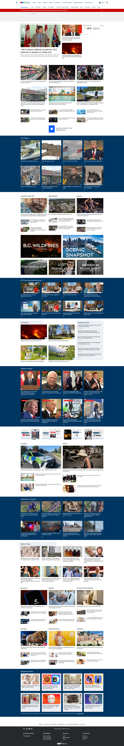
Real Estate (87, 7)
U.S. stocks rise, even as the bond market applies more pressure (38, 620)
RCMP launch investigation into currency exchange (50, 187)
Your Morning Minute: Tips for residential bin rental (28, 295)
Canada (45, 2)
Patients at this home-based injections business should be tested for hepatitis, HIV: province (66, 613)
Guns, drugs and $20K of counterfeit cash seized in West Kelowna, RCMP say (95, 119)
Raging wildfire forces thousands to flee (31, 340)
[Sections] (17, 2)
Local (39, 2)
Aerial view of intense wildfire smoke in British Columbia (51, 534)
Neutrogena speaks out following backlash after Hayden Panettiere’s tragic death (67, 661)
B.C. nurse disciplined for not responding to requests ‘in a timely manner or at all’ (94, 111)
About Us (41, 724)
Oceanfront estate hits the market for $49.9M (32, 361)
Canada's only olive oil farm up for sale (58, 361)
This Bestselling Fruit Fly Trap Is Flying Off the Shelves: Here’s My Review (30, 707)
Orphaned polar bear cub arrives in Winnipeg (88, 606)
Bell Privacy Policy (47, 735)
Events (98, 7)
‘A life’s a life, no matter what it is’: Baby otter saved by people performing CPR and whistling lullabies (34, 215)
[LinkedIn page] (32, 729)
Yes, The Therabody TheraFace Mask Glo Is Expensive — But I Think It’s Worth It (51, 707)
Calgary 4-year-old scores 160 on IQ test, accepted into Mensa (95, 660)
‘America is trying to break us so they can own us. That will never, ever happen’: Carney (93, 393)
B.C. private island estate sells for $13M (58, 340)
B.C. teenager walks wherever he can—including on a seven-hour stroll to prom (38, 221)
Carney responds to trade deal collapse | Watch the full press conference (50, 421)
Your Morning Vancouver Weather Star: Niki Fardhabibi (29, 313)
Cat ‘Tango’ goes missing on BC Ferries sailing (92, 187)
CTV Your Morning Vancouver (62, 7)
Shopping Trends (77, 2)
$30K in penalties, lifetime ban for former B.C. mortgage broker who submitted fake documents (66, 219)
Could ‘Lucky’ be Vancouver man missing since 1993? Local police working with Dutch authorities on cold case (93, 560)
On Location (82, 724)
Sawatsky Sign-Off (62, 724)
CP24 (64, 735)
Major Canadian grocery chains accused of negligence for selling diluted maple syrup (71, 560)
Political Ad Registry (47, 739)
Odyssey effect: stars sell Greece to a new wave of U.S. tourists (90, 648)
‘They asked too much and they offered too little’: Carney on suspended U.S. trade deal (29, 393)
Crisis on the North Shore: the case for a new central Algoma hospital (67, 620)
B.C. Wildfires (51, 7)
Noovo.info (85, 735)
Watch (50, 2)
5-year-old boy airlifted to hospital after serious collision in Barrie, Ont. (39, 470)
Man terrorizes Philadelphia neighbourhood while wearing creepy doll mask (72, 421)
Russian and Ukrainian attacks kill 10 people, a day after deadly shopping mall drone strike (83, 470)
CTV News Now (88, 2)
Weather (44, 7)
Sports (81, 7)
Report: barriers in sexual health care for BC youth (93, 313)
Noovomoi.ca (85, 737)
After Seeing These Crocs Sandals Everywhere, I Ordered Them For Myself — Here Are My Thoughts (72, 707)
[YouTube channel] (29, 729)
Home (34, 2)
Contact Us (46, 724)
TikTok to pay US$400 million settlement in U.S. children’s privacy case (33, 607)
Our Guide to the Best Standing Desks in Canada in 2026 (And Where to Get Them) (72, 687)
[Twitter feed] (24, 729)
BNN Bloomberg (66, 737)
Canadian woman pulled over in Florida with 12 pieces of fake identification (29, 535)
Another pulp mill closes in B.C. (28, 186)
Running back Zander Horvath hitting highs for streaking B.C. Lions (95, 220)
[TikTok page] (26, 729)
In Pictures (57, 2)
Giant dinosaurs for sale (48, 161)
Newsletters (38, 7)
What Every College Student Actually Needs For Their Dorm (93, 686)
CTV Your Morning (66, 2)
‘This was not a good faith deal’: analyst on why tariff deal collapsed (72, 392)
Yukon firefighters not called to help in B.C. (72, 187)
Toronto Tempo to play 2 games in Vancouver (50, 295)
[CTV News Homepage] (25, 2)
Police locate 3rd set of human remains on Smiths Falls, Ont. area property (93, 580)
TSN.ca (64, 739)
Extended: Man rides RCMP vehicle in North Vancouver (72, 514)
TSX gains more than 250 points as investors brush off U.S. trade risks (38, 612)
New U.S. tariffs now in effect (70, 161)
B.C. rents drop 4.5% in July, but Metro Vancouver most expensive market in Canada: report (66, 227)
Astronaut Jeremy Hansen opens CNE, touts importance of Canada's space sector (38, 654)
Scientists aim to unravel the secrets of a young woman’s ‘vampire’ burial (30, 559)
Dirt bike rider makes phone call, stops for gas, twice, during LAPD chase (92, 421)
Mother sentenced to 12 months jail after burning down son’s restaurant (51, 559)
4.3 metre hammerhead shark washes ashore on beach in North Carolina (71, 535)
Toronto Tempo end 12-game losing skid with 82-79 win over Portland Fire (89, 215)
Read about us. (80, 713)
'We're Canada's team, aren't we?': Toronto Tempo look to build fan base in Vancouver (94, 228)
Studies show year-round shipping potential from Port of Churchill (38, 661)
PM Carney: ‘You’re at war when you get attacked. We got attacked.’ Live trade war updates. (71, 39)
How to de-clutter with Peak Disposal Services (51, 313)
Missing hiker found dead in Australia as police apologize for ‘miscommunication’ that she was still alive (30, 580)
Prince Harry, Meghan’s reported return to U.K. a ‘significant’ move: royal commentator (71, 580)
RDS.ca (84, 739)
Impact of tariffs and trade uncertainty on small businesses (92, 295)
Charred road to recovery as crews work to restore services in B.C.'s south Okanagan (95, 611)
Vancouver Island (75, 7)
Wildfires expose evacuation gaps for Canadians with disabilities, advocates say (72, 57)
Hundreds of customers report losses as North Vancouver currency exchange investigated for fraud (33, 104)
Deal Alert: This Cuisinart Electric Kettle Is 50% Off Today (30, 686)
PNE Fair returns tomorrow (70, 294)
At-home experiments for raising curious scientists (71, 313)
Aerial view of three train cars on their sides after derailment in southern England (51, 515)
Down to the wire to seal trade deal (93, 161)
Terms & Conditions (47, 737)
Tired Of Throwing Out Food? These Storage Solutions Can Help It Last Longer (50, 687)
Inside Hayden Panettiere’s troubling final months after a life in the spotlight (61, 648)
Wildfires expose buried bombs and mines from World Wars (33, 648)
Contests (94, 7)
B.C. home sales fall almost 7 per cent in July (60, 214)
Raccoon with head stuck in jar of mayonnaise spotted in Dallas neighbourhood (92, 515)
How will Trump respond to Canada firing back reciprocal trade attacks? (30, 420)
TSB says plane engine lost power (29, 161)
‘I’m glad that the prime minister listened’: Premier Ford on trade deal (51, 392)
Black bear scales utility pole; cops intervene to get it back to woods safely (93, 535)
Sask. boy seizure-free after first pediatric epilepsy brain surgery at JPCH (62, 607)
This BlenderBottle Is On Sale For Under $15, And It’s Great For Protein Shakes (93, 707)
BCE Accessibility (26, 735)
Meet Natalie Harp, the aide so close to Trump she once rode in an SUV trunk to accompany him (51, 580)
